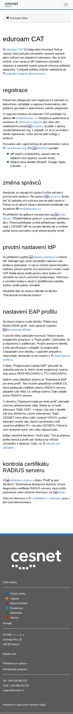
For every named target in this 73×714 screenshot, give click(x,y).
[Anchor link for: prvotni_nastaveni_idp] (59, 246)
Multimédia (16, 612)
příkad (60, 492)
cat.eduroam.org (16, 148)
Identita (14, 617)
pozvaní (53, 196)
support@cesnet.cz (13, 690)
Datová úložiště (18, 603)
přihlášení (42, 148)
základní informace (44, 257)
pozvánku (37, 126)
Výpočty (14, 598)
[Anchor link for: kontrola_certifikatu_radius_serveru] (47, 470)
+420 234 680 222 (17, 680)
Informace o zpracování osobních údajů (24, 704)
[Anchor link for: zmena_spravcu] (44, 182)
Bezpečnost (16, 608)
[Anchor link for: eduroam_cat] (47, 38)
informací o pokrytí (30, 122)
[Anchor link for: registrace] (30, 89)
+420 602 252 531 (19, 685)
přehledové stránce (20, 480)
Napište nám (9, 653)
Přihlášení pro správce (15, 663)
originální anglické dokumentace (25, 73)
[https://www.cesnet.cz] (36, 559)
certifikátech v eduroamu (47, 498)
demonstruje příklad (18, 329)
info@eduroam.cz (26, 118)
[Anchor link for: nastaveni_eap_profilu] (60, 311)
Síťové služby (17, 593)
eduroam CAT (14, 49)
